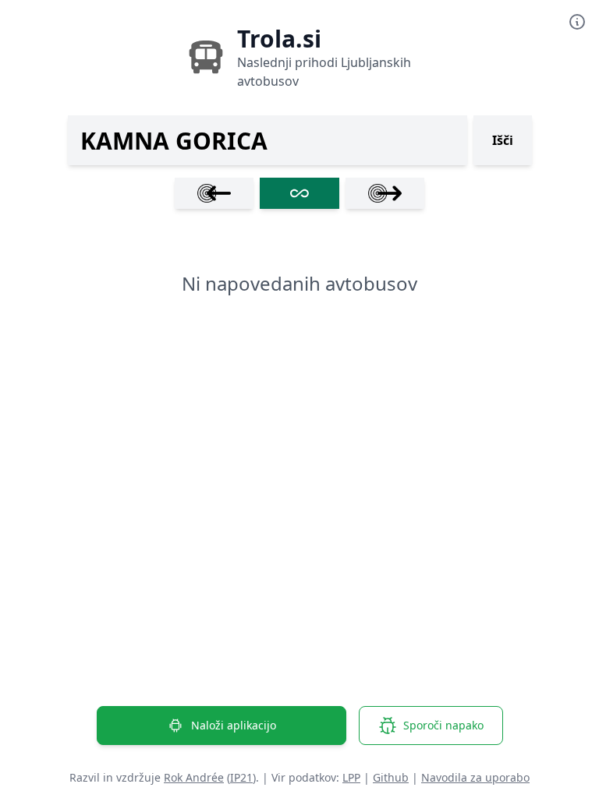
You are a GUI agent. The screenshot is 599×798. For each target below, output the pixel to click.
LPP (351, 777)
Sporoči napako (443, 725)
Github (391, 777)
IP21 (241, 777)
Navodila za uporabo (475, 777)
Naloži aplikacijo (233, 725)
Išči (502, 140)
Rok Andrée (194, 777)
